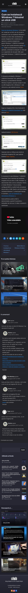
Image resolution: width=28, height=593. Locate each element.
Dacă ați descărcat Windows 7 (10, 30)
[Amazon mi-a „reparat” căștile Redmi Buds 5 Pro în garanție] (24, 468)
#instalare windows (8, 25)
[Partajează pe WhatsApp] (20, 238)
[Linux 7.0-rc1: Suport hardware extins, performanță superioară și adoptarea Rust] (24, 475)
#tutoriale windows (6, 26)
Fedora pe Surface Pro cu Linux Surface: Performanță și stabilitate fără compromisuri (13, 553)
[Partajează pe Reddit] (23, 238)
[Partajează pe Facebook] (4, 238)
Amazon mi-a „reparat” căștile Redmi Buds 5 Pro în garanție (10, 467)
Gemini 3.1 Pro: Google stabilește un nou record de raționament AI (11, 489)
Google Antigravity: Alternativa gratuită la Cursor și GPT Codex (13, 286)
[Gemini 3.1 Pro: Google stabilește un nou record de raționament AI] (24, 490)
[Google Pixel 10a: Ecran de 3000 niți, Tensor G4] (24, 497)
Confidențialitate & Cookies (14, 585)
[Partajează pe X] (7, 238)
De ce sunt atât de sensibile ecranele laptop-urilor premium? (12, 569)
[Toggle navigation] (3, 4)
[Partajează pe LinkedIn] (13, 238)
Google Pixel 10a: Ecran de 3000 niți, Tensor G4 (11, 496)
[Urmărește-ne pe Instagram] (14, 591)
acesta (4, 402)
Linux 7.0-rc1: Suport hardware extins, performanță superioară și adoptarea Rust (11, 474)
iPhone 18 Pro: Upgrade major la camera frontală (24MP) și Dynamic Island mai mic (10, 482)
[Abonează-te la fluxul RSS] (12, 591)
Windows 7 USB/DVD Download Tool (12, 110)
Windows (4, 10)
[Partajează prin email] (10, 238)
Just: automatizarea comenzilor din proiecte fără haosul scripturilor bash (13, 301)
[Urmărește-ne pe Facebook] (16, 591)
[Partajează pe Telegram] (17, 238)
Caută (23, 450)
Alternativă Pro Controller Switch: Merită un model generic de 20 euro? (13, 271)
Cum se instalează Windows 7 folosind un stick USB (13, 17)
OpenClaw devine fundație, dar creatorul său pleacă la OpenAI (13, 538)
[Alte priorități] (24, 461)
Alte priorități (5, 460)
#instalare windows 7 (18, 25)
